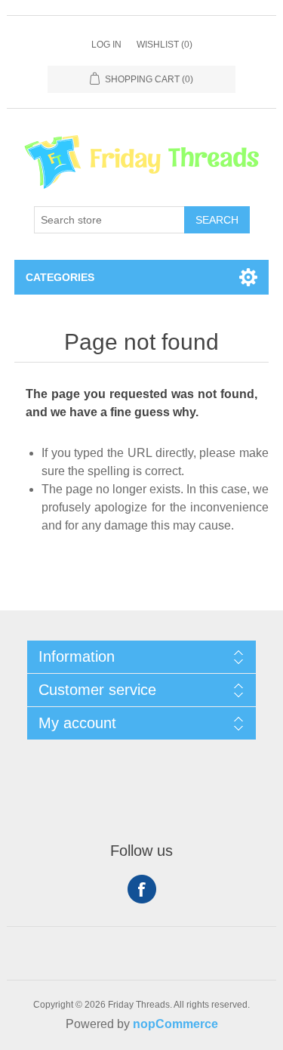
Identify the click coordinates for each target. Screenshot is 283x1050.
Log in (106, 44)
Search (216, 220)
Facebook (142, 889)
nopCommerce (175, 1024)
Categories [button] (60, 277)
